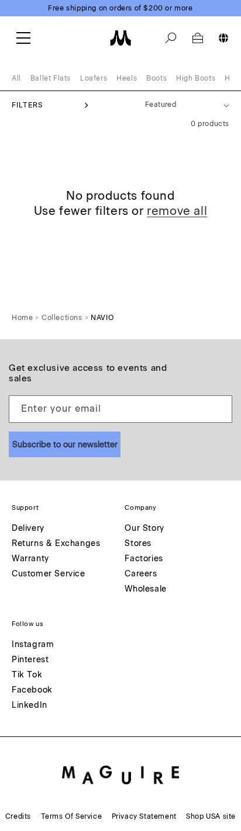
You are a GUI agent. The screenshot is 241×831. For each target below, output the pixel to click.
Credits (18, 816)
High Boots (195, 78)
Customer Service (48, 574)
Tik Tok (27, 675)
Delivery (28, 528)
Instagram (33, 645)
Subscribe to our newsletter (65, 445)
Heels (126, 78)
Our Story (144, 528)
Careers (141, 574)
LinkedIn (29, 705)
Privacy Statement (144, 816)
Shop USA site (211, 816)
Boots (156, 78)
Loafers (93, 78)
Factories (144, 559)
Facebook (32, 690)
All (16, 78)
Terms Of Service (71, 816)
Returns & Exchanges (56, 544)
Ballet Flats (50, 78)
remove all (177, 211)
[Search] (171, 38)
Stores (138, 544)
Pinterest (30, 660)
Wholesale (145, 589)
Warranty (30, 559)
